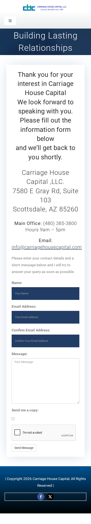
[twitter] (50, 496)
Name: (17, 283)
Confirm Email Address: (31, 330)
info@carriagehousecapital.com (47, 247)
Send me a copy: (25, 410)
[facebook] (40, 496)
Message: (20, 354)
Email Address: (24, 306)
